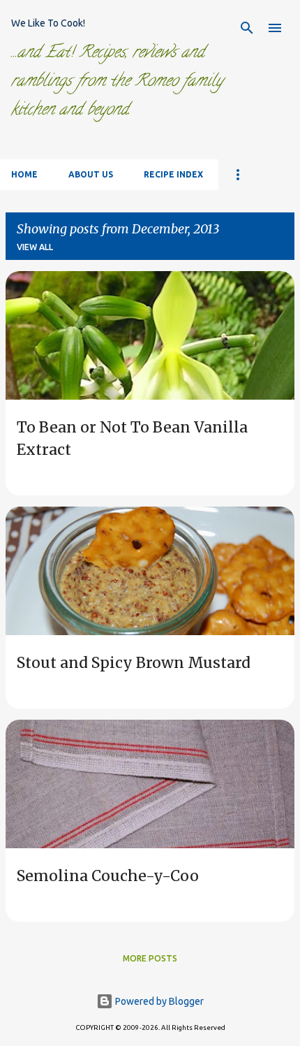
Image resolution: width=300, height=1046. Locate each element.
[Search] (247, 28)
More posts (150, 958)
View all (35, 247)
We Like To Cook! (48, 23)
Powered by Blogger (158, 1001)
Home (24, 174)
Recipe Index (173, 174)
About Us (90, 174)
